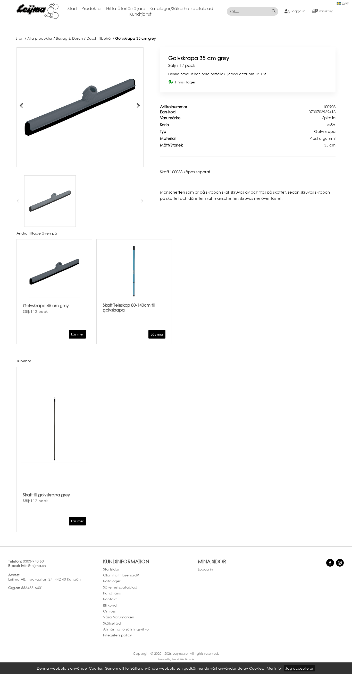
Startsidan (112, 569)
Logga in (205, 569)
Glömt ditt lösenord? (121, 575)
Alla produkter (39, 38)
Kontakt (110, 599)
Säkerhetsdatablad (120, 587)
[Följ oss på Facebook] (330, 563)
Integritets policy (117, 635)
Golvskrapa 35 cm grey (135, 38)
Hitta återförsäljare (125, 8)
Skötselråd (112, 623)
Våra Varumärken (118, 617)
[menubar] (142, 11)
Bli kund (110, 605)
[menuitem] (74, 9)
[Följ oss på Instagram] (340, 563)
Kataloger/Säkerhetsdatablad (181, 8)
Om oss (109, 611)
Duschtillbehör (99, 38)
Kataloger (111, 581)
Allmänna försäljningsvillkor (126, 629)
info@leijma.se (33, 565)
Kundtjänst (140, 14)
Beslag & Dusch (69, 38)
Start (72, 8)
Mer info (274, 668)
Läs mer (77, 334)
